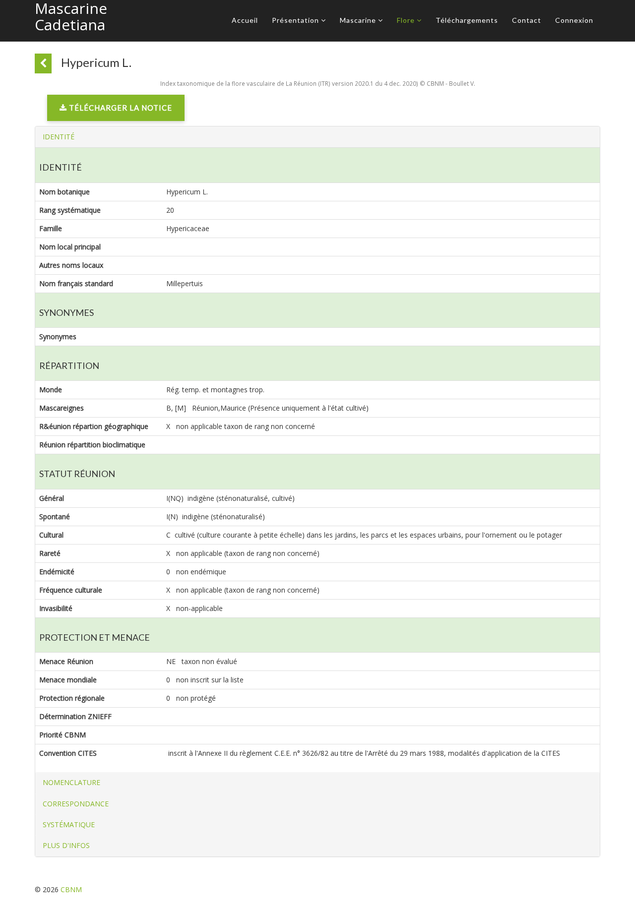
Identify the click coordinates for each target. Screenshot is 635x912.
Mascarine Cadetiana (71, 16)
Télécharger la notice (119, 107)
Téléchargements (467, 20)
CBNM (71, 889)
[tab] (317, 136)
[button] (58, 136)
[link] (116, 110)
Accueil (245, 20)
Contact (526, 20)
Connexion (574, 20)
